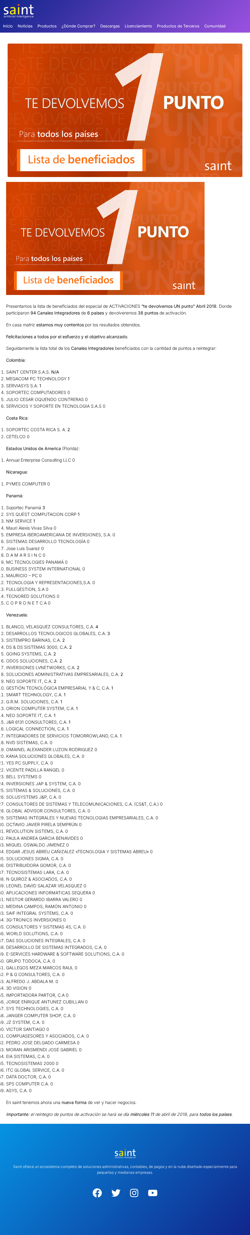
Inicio (8, 26)
